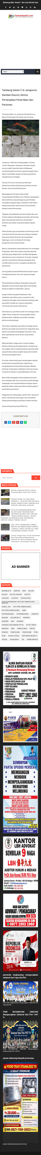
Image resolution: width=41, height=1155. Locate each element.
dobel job (6, 607)
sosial (4, 639)
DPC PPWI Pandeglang (22, 607)
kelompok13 (16, 617)
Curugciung (26, 598)
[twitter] (9, 7)
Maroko (5, 628)
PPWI (4, 636)
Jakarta (34, 614)
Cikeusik (5, 598)
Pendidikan (26, 632)
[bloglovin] (22, 7)
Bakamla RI (6, 591)
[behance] (34, 7)
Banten (17, 591)
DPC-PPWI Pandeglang (11, 610)
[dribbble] (26, 7)
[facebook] (5, 7)
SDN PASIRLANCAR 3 (29, 636)
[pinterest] (18, 7)
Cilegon (14, 598)
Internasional (23, 614)
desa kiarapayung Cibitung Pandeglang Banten (18, 602)
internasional (8, 614)
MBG (13, 628)
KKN (12, 621)
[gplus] (14, 7)
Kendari (26, 617)
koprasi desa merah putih (13, 625)
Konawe (20, 621)
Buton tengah (16, 594)
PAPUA (32, 628)
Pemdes (5, 632)
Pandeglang (22, 628)
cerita (27, 594)
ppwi (36, 632)
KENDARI (5, 621)
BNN (24, 591)
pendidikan (15, 632)
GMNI (24, 610)
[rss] (30, 7)
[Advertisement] (20, 44)
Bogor (4, 594)
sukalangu (14, 639)
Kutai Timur (31, 625)
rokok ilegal (13, 636)
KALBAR (5, 617)
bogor (31, 591)
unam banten (32, 639)
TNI (23, 639)
